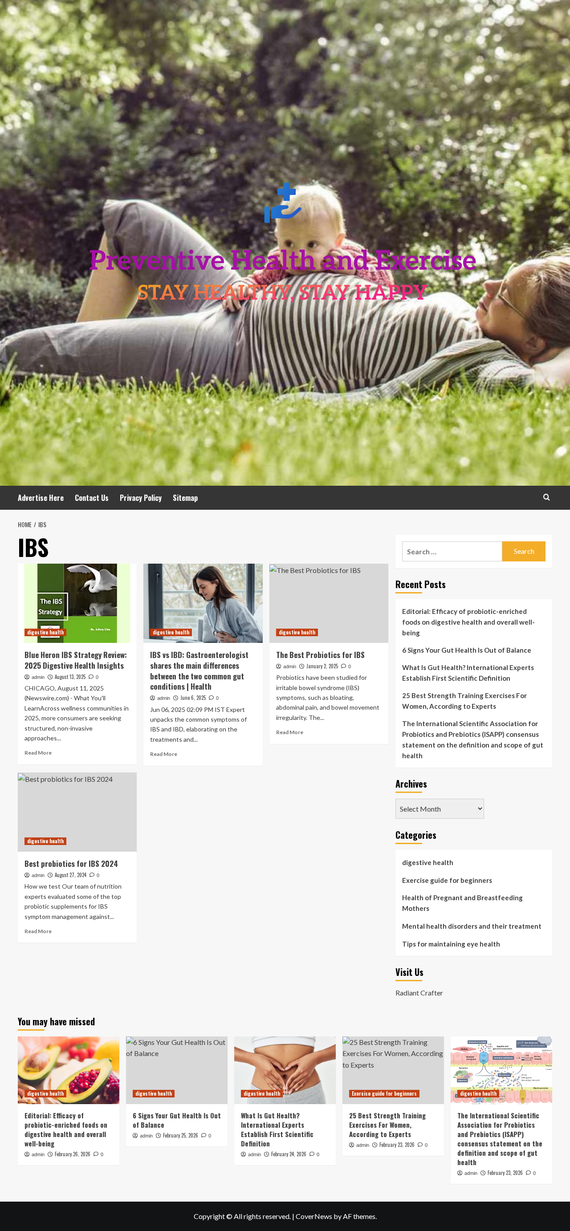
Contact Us (92, 497)
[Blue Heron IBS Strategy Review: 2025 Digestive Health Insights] (77, 603)
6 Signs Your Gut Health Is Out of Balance (466, 650)
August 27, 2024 (70, 874)
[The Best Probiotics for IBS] (328, 603)
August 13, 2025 (70, 676)
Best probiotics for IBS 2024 (71, 863)
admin (38, 677)
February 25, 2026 (180, 1135)
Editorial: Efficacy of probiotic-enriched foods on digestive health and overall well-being (468, 622)
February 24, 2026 (288, 1154)
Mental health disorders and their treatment (472, 926)
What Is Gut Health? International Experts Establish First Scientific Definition (468, 672)
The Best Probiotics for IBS (320, 654)
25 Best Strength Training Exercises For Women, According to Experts (464, 700)
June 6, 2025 (193, 697)
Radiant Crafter (419, 992)
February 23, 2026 (397, 1144)
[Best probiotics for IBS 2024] (77, 812)
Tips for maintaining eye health (451, 944)
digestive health (45, 632)
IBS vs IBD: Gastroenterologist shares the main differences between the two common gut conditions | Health (199, 670)
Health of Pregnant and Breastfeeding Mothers (462, 903)
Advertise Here (41, 497)
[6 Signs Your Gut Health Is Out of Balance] (177, 1070)
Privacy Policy (141, 497)
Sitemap (185, 497)
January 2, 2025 (322, 666)
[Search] (546, 497)
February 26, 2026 (72, 1154)
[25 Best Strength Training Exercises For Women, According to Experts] (393, 1070)
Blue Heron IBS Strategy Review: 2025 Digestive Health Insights (75, 660)
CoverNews (314, 1216)
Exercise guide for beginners (447, 880)
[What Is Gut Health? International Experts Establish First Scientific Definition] (285, 1070)
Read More (38, 752)
